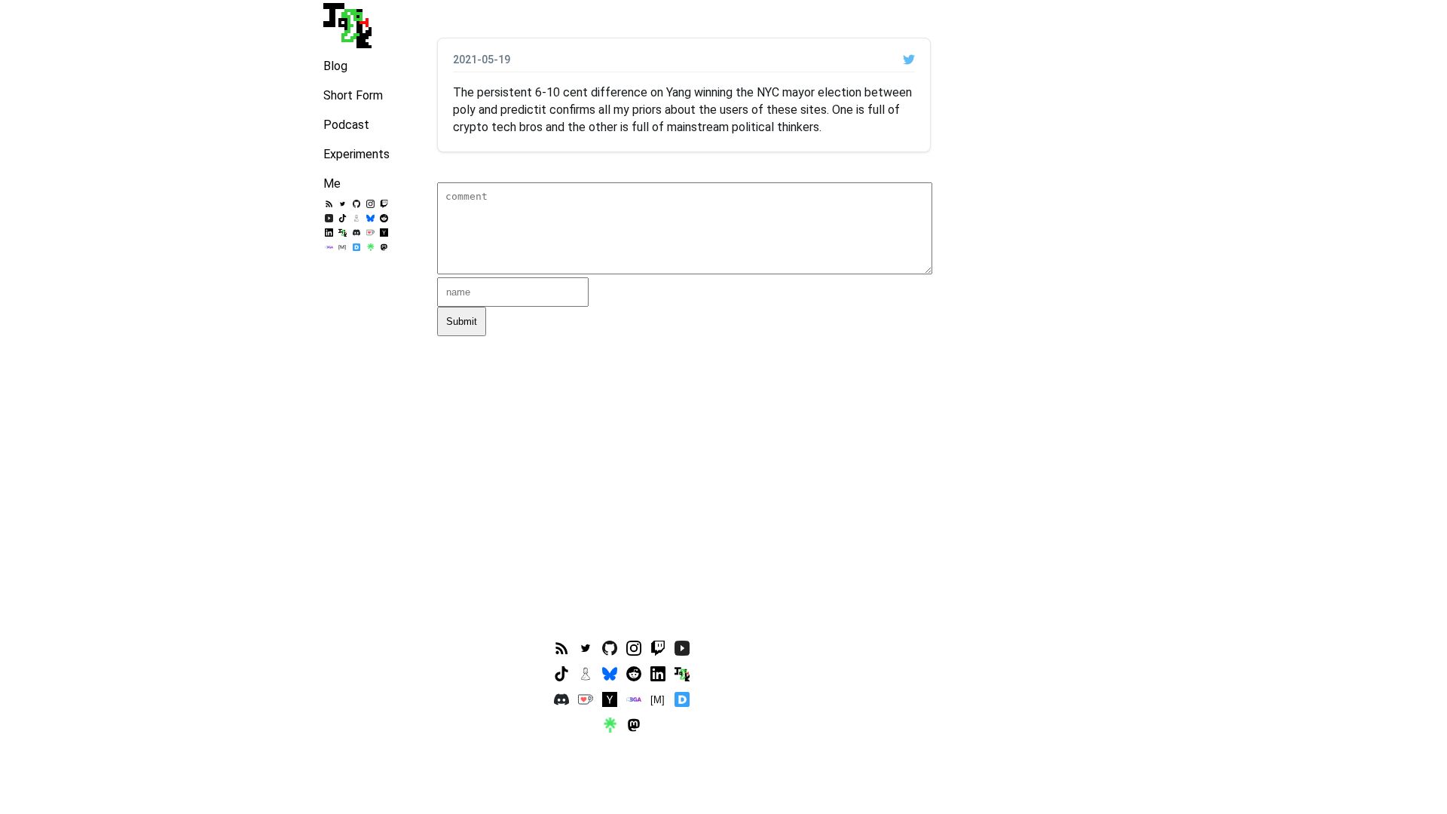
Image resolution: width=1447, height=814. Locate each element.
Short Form (353, 95)
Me (332, 183)
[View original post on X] (909, 60)
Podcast (346, 125)
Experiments (356, 154)
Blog (335, 66)
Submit (461, 321)
